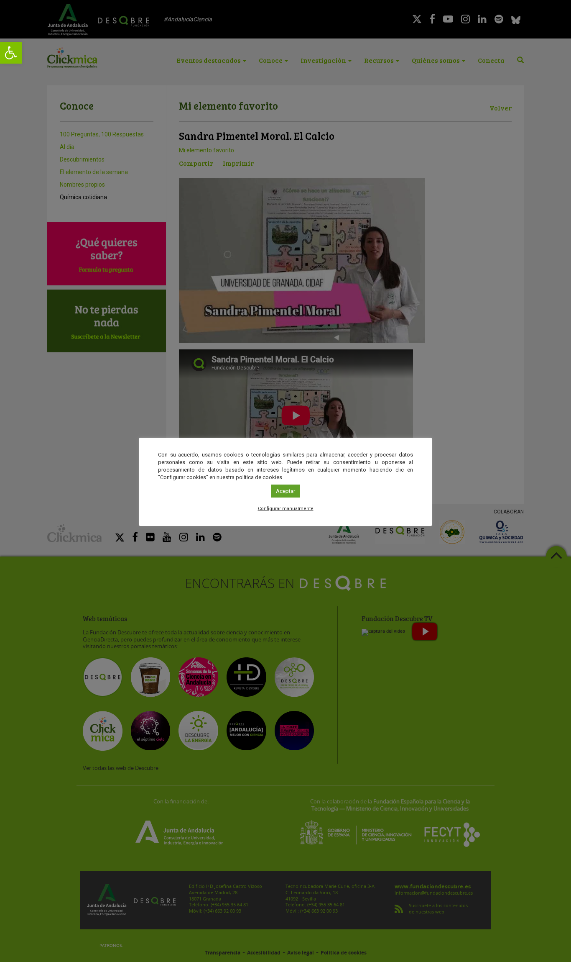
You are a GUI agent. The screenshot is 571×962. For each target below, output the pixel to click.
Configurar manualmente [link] (286, 508)
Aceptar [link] (285, 491)
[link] (11, 53)
